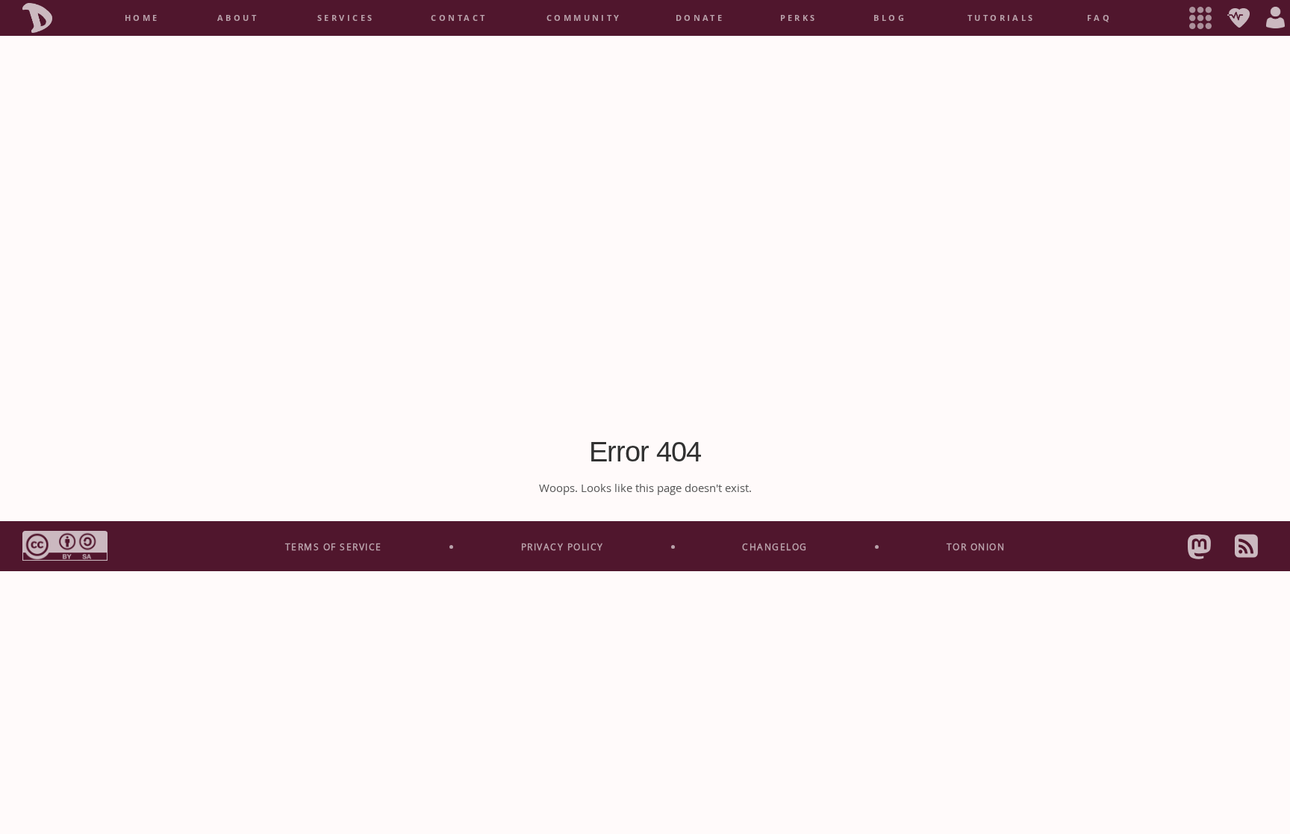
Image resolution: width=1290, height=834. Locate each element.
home (142, 18)
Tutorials (1001, 18)
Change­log (775, 547)
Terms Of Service (333, 547)
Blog (889, 18)
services (346, 18)
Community (584, 18)
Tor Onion (976, 547)
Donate (700, 18)
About (237, 18)
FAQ (1099, 18)
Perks (798, 18)
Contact (459, 18)
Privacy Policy (562, 547)
